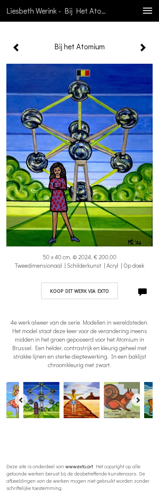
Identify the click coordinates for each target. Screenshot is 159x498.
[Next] (137, 399)
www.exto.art (79, 466)
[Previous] (21, 399)
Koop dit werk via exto (79, 290)
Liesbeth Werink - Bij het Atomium (60, 11)
